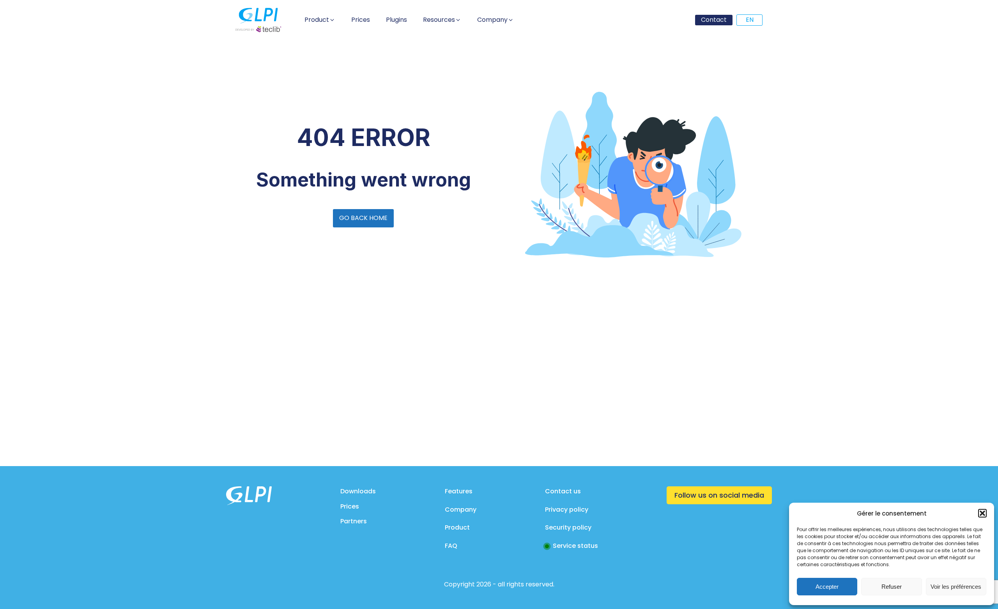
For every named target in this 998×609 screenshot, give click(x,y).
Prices (349, 506)
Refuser (891, 586)
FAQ (451, 545)
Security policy (568, 527)
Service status (575, 545)
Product (457, 527)
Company (460, 509)
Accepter (827, 586)
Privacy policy (566, 509)
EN (750, 19)
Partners (353, 521)
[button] (982, 513)
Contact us (563, 491)
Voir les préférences (956, 586)
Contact (714, 19)
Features (458, 491)
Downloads (358, 491)
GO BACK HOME (363, 217)
